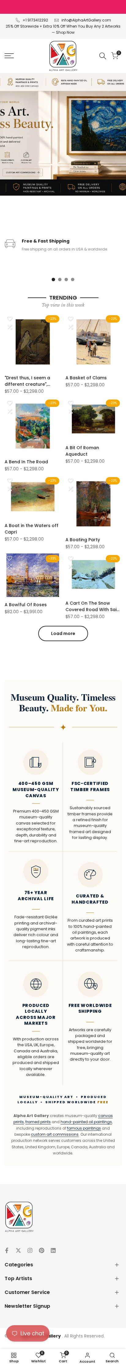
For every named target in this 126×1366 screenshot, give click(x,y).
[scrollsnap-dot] (53, 279)
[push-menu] (9, 56)
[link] (63, 134)
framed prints (38, 1121)
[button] (9, 318)
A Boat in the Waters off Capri (31, 528)
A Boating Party (82, 540)
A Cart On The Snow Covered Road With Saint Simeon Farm (93, 606)
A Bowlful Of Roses (26, 605)
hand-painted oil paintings (86, 1121)
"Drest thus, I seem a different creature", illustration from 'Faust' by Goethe (30, 381)
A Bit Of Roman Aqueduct (82, 451)
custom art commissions (55, 1134)
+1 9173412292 (35, 20)
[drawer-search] (102, 55)
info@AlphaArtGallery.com (86, 20)
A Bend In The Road (26, 462)
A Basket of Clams (86, 378)
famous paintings (84, 1128)
